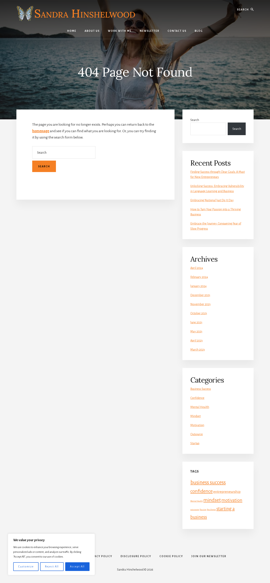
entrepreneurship (227, 492)
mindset (212, 500)
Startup (194, 443)
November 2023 (200, 304)
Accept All (77, 566)
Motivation (197, 425)
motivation (231, 500)
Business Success (200, 388)
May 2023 (196, 331)
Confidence (197, 398)
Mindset (195, 416)
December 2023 (200, 295)
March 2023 (197, 349)
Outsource (196, 434)
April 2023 (196, 340)
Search (194, 120)
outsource (194, 509)
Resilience (211, 509)
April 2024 (196, 268)
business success (208, 482)
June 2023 (196, 322)
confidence (201, 491)
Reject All (52, 566)
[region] (51, 554)
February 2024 (199, 277)
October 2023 (198, 313)
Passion (203, 509)
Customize (26, 566)
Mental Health (199, 407)
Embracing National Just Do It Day (212, 200)
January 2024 (198, 286)
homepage (40, 131)
